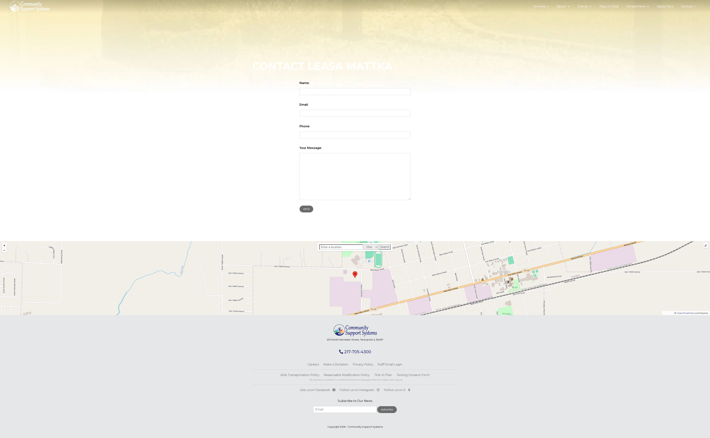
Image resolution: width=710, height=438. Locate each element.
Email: (304, 104)
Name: (305, 83)
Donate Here (635, 6)
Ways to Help (609, 6)
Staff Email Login (390, 364)
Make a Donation (335, 364)
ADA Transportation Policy (299, 375)
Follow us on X (397, 390)
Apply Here (665, 6)
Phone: (305, 126)
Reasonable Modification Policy (347, 375)
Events (583, 6)
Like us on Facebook (315, 390)
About (561, 6)
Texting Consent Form (413, 375)
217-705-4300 (357, 351)
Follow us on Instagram (357, 390)
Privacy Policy (363, 364)
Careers (313, 364)
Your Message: (311, 148)
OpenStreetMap (685, 313)
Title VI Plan (383, 375)
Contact (687, 6)
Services (539, 6)
